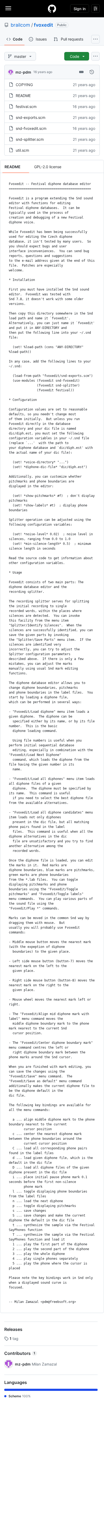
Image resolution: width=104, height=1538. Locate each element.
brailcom (20, 25)
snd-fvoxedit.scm (31, 128)
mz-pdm (23, 72)
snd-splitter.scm (30, 139)
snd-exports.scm (30, 117)
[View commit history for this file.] (91, 72)
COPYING (24, 84)
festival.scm (26, 106)
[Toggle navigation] (8, 8)
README (23, 95)
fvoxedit (43, 25)
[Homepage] (52, 8)
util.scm (22, 150)
